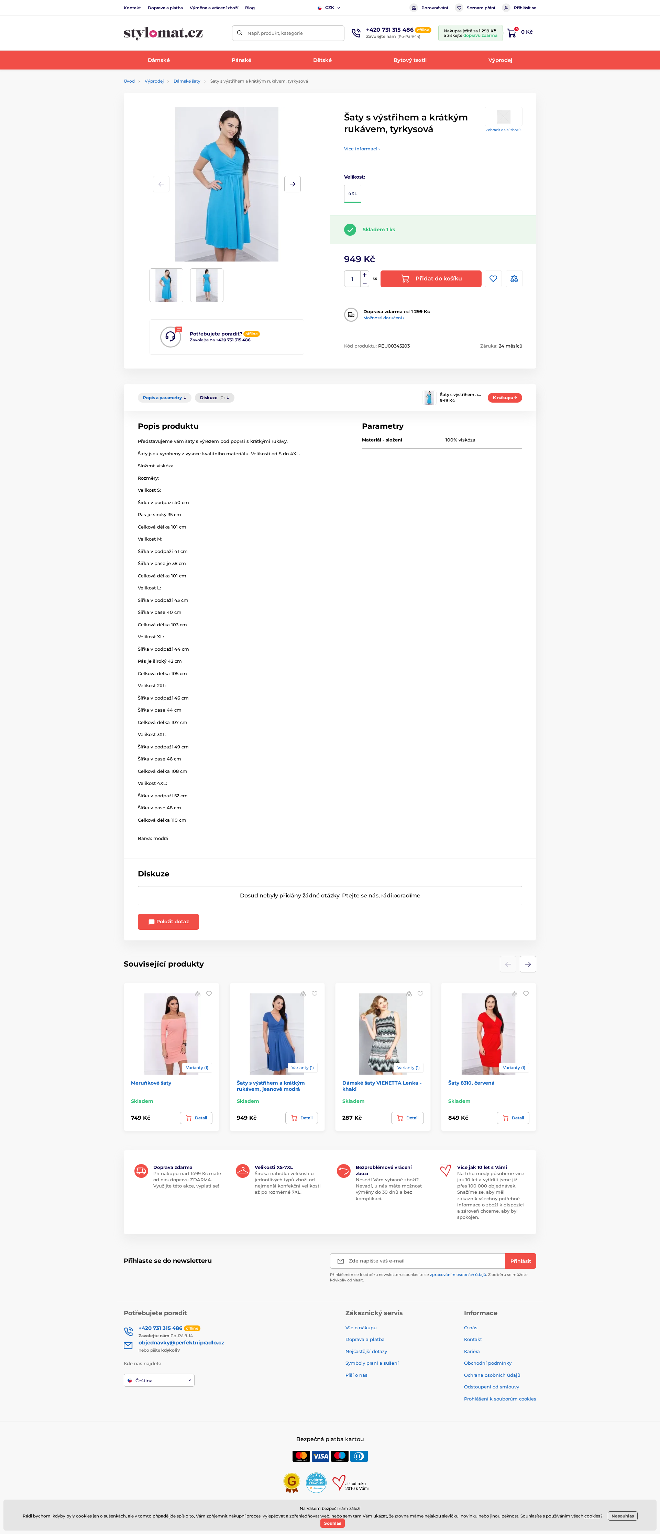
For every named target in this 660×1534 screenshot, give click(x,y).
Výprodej (154, 81)
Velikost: (354, 177)
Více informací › (362, 148)
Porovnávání (434, 7)
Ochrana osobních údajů (492, 1375)
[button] (292, 184)
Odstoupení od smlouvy (491, 1386)
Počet (352, 279)
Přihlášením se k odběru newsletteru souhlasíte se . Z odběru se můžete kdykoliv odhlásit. (429, 1277)
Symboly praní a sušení (372, 1363)
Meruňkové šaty (151, 1083)
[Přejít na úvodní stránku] (163, 33)
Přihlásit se (525, 7)
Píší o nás (356, 1375)
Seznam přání (481, 7)
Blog (250, 7)
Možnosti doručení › (383, 317)
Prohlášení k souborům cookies (500, 1399)
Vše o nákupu (361, 1327)
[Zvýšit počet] (365, 275)
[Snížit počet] (365, 283)
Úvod (129, 81)
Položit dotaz (172, 921)
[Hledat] (240, 33)
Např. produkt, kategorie (275, 33)
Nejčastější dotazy (366, 1351)
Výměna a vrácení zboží (214, 7)
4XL (352, 193)
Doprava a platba (165, 7)
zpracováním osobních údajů (458, 1274)
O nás (470, 1327)
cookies (592, 1516)
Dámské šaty (187, 81)
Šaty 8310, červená (471, 1083)
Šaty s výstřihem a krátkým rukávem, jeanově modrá (271, 1086)
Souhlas (332, 1523)
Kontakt (132, 7)
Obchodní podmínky (488, 1363)
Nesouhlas (623, 1516)
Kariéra (472, 1351)
